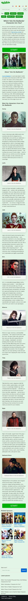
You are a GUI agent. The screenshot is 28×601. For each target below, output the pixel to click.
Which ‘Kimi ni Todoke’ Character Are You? (11, 586)
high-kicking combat (16, 32)
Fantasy (4, 16)
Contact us (4, 596)
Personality (19, 16)
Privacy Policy (12, 596)
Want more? (4, 567)
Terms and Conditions (6, 598)
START (14, 50)
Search (24, 570)
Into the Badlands (6, 76)
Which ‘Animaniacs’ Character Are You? (10, 584)
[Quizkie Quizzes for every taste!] (5, 2)
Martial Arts (11, 16)
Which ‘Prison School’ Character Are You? (11, 589)
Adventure (13, 13)
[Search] (19, 9)
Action (6, 13)
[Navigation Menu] (25, 9)
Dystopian (20, 13)
